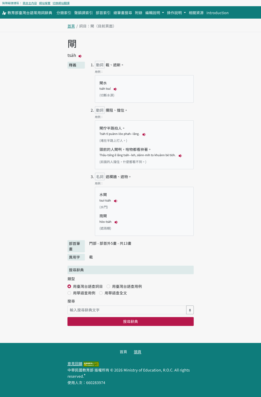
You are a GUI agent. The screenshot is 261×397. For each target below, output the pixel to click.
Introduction (217, 12)
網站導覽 (44, 3)
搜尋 (71, 301)
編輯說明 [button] (153, 12)
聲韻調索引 (83, 12)
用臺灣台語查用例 (127, 286)
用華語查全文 (116, 292)
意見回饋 (74, 363)
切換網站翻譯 (61, 3)
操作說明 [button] (175, 12)
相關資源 (196, 12)
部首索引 (103, 12)
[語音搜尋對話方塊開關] (190, 310)
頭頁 (137, 351)
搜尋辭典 (130, 321)
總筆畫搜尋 (122, 12)
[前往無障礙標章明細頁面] (91, 363)
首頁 (71, 26)
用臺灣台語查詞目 (88, 286)
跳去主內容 (30, 3)
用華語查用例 (84, 292)
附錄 (138, 12)
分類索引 (63, 12)
